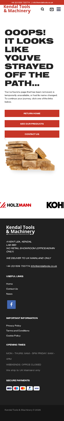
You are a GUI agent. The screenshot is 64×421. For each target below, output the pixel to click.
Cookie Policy (13, 335)
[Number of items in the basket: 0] (52, 9)
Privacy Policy (13, 325)
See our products (32, 123)
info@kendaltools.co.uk (42, 2)
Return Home (32, 113)
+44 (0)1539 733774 (21, 2)
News (9, 293)
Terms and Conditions (17, 330)
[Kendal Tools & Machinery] (17, 9)
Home (9, 283)
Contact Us (32, 134)
